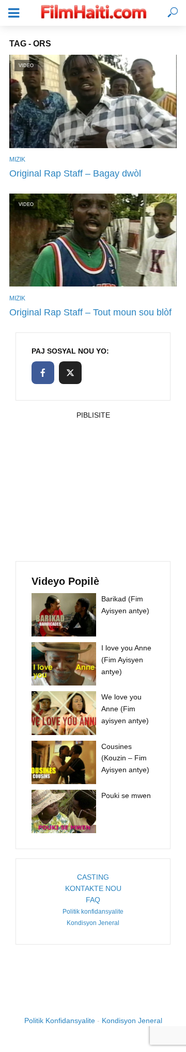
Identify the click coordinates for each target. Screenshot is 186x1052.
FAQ (93, 900)
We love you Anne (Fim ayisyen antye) (125, 709)
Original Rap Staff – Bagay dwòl (75, 173)
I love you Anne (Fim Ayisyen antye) (126, 660)
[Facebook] (43, 372)
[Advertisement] (93, 487)
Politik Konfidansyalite (59, 1020)
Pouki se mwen (126, 795)
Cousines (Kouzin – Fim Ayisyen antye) (125, 758)
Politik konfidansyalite (93, 911)
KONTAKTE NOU (93, 888)
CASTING (93, 877)
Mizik (17, 159)
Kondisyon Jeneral (93, 923)
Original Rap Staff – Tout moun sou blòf (90, 312)
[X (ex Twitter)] (70, 372)
